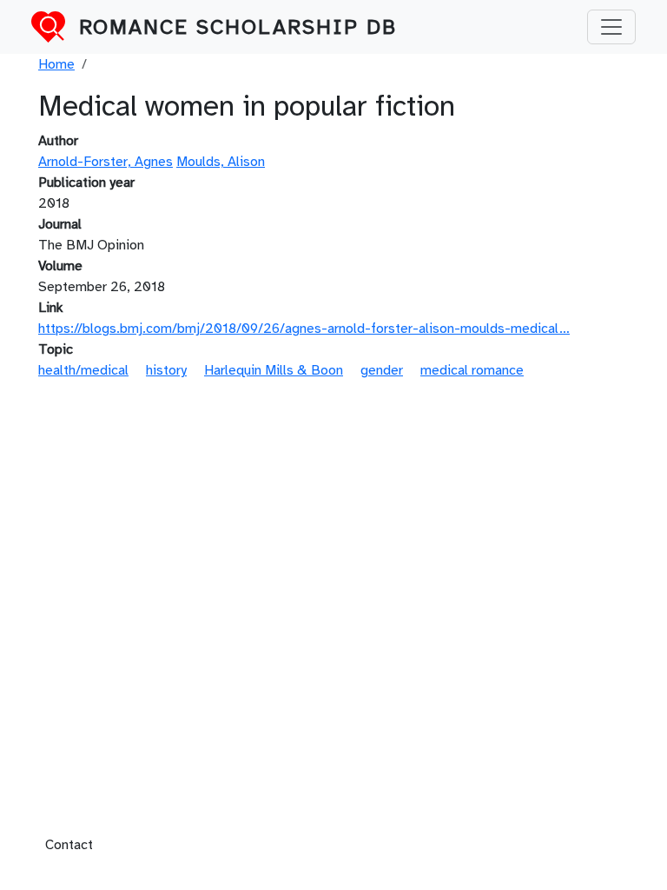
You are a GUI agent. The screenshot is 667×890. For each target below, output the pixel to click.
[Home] (55, 27)
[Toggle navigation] (611, 27)
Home (56, 64)
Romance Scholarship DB (238, 27)
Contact (69, 844)
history (166, 370)
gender (381, 370)
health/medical (83, 370)
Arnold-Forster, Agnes (105, 161)
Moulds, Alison (220, 161)
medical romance (472, 370)
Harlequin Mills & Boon (273, 370)
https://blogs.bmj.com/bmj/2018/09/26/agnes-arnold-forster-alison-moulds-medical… (304, 328)
